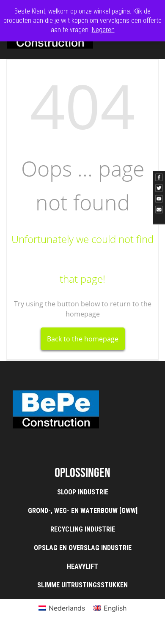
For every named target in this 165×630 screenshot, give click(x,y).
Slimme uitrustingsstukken (82, 585)
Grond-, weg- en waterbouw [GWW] (83, 511)
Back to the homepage (82, 339)
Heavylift (82, 566)
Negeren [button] (103, 30)
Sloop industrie (82, 492)
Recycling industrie (82, 529)
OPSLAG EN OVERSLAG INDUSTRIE (83, 548)
